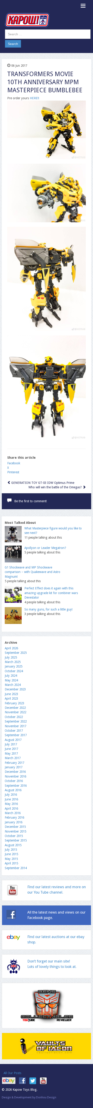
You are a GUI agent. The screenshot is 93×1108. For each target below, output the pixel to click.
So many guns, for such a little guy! (48, 609)
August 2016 (13, 790)
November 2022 (15, 712)
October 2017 (14, 730)
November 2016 (15, 776)
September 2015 (16, 840)
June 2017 (11, 749)
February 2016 (14, 817)
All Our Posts (12, 1073)
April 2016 (11, 808)
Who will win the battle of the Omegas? (55, 487)
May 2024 (11, 680)
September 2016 (16, 785)
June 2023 (11, 694)
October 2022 (14, 717)
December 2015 (15, 826)
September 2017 (16, 735)
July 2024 (11, 675)
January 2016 (13, 822)
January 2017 (13, 767)
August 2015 (13, 845)
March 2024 (13, 685)
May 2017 (11, 753)
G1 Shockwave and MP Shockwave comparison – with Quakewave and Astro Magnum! (32, 572)
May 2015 (11, 859)
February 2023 (14, 703)
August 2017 (13, 740)
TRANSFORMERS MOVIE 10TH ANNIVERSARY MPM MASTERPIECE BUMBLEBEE (44, 82)
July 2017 (11, 744)
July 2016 (11, 794)
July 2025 (11, 657)
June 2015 (11, 854)
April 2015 (11, 863)
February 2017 (14, 762)
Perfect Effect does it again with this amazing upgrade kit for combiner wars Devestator (51, 592)
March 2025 (13, 662)
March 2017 (13, 758)
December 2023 (15, 689)
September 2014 (16, 868)
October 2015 (14, 836)
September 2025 (16, 652)
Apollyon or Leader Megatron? (45, 548)
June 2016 (11, 799)
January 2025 (13, 666)
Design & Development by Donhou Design (29, 1097)
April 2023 (11, 698)
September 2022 (16, 721)
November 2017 (15, 726)
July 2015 (11, 849)
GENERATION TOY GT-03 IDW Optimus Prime (42, 483)
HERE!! (34, 98)
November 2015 (15, 831)
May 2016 (11, 804)
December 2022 (15, 707)
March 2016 (13, 813)
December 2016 (15, 771)
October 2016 (14, 781)
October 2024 (14, 671)
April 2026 (11, 648)
